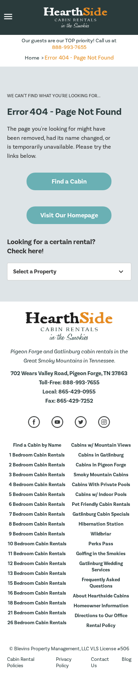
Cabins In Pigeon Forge (101, 465)
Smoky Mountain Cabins (101, 475)
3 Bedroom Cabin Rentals (37, 475)
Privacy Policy (63, 662)
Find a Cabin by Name (37, 445)
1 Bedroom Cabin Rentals (37, 455)
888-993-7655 (69, 47)
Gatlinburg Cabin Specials (101, 514)
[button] (8, 17)
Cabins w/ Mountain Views (101, 445)
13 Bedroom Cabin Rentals (37, 573)
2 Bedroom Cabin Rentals (37, 465)
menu (8, 16)
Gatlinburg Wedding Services (101, 566)
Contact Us (100, 662)
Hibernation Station (101, 524)
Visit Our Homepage (69, 215)
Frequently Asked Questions (101, 583)
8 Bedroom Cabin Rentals (37, 524)
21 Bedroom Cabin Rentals (37, 613)
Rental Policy (100, 625)
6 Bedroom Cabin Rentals (37, 504)
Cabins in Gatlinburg (100, 455)
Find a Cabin (69, 182)
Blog (126, 659)
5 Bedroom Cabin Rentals (37, 494)
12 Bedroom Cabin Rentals (37, 563)
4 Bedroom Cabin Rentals (37, 485)
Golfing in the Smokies (101, 554)
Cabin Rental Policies (20, 662)
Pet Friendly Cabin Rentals (101, 504)
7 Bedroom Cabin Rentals (37, 514)
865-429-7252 (75, 400)
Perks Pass (100, 544)
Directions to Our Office (101, 616)
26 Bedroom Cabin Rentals (37, 623)
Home (32, 58)
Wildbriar (101, 534)
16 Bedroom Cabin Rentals (37, 593)
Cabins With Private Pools (101, 485)
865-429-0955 (77, 391)
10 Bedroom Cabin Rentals (37, 544)
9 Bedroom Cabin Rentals (37, 534)
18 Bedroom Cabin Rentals (37, 603)
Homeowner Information (101, 606)
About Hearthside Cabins (101, 596)
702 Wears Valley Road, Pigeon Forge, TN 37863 (69, 373)
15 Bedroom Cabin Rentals (37, 583)
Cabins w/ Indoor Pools (101, 494)
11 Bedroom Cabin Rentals (37, 554)
